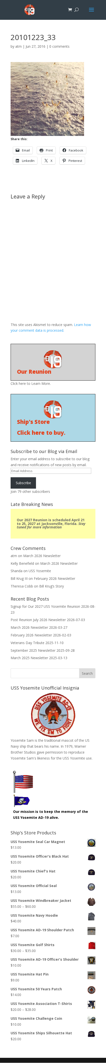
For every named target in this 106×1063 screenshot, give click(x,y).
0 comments (59, 46)
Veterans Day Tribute (27, 642)
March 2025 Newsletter (29, 657)
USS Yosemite (40, 570)
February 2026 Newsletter (54, 578)
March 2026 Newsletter (42, 555)
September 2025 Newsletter (33, 650)
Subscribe (23, 482)
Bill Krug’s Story (51, 586)
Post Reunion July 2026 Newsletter (38, 619)
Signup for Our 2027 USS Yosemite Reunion (45, 606)
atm (18, 46)
